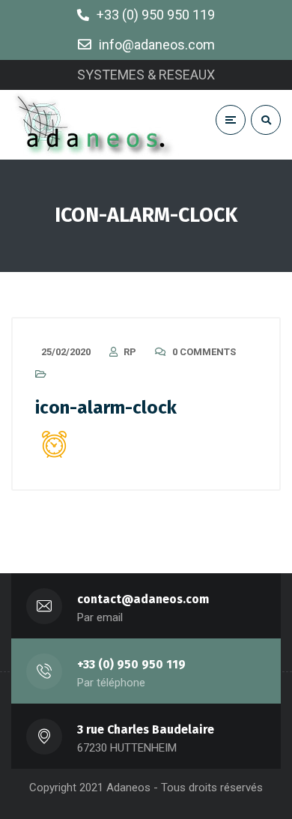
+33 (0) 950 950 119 (131, 664)
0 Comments (204, 351)
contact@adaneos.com (143, 599)
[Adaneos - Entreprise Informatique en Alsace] (95, 125)
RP (130, 351)
